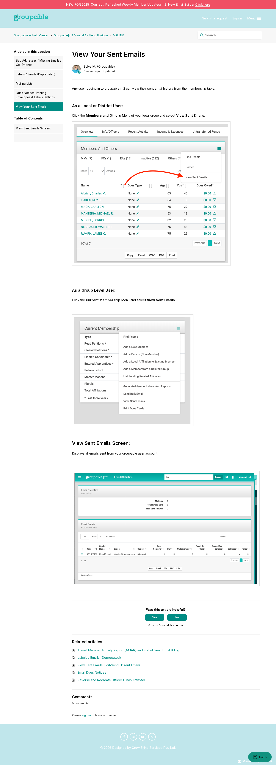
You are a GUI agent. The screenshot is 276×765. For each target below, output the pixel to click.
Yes (154, 617)
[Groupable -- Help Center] (31, 18)
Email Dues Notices (91, 672)
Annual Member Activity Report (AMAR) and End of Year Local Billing (128, 650)
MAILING (118, 35)
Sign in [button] (237, 18)
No (177, 617)
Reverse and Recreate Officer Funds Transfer (111, 680)
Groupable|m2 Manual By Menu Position (81, 35)
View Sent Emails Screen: (33, 128)
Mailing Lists (24, 83)
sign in (86, 715)
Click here (202, 4)
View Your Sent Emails (31, 106)
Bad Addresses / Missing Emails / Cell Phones (38, 63)
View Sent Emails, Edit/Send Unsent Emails (108, 665)
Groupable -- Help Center (31, 35)
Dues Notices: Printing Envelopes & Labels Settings (35, 95)
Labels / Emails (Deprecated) (35, 74)
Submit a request (214, 18)
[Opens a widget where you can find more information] (260, 757)
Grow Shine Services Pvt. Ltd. (154, 748)
